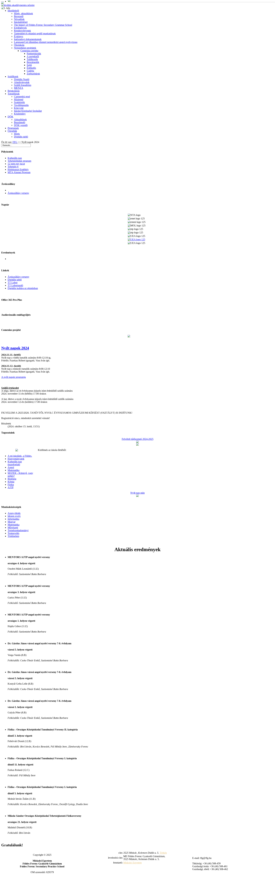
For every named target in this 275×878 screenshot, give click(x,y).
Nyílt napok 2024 (15, 348)
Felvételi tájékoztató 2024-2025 (137, 439)
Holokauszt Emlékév (18, 169)
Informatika (13, 519)
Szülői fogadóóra (22, 85)
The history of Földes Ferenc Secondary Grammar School (43, 25)
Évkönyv (18, 36)
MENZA (18, 88)
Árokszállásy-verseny (18, 276)
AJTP (11, 487)
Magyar (11, 521)
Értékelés (31, 68)
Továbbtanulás (21, 105)
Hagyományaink (16, 458)
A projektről (33, 56)
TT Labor (13, 282)
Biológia (12, 478)
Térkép (163, 852)
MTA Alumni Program (19, 172)
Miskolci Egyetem (132, 862)
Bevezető (18, 16)
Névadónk (19, 19)
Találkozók (32, 59)
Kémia (11, 481)
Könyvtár (19, 108)
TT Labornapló (15, 285)
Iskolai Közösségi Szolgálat (28, 111)
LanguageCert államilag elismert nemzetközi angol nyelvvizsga (45, 42)
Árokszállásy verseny (18, 193)
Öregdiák (12, 131)
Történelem (13, 536)
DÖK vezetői (21, 125)
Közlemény (20, 113)
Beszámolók (33, 62)
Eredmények (20, 27)
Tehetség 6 (13, 166)
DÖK (10, 116)
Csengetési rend (22, 96)
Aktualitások (20, 119)
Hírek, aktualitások (23, 13)
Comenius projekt (29, 50)
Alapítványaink (21, 82)
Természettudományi (18, 530)
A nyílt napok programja (13, 377)
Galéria (30, 70)
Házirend (18, 99)
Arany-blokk (14, 513)
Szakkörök (19, 102)
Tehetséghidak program (19, 161)
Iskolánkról (13, 10)
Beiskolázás (14, 90)
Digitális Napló (21, 79)
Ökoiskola (19, 45)
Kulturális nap (15, 158)
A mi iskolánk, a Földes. (20, 456)
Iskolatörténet (21, 22)
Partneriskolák (34, 53)
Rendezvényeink (22, 30)
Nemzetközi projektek (25, 47)
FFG (15, 142)
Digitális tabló (21, 136)
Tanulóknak (14, 93)
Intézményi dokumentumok (28, 39)
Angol (11, 467)
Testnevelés (13, 533)
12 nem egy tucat (16, 163)
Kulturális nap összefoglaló (15, 463)
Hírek (17, 133)
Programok (13, 128)
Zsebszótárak (33, 73)
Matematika (13, 470)
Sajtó (29, 65)
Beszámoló (19, 122)
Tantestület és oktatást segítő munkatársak (35, 33)
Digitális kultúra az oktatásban (23, 288)
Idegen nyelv (14, 516)
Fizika (11, 484)
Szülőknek (13, 76)
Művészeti (13, 527)
